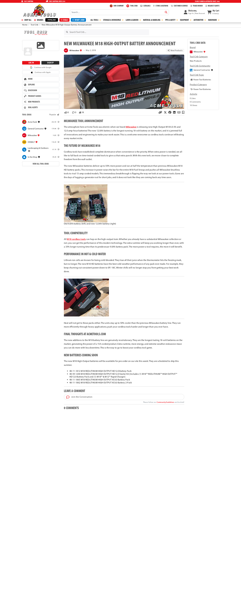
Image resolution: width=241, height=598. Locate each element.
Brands (40, 20)
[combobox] (119, 12)
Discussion (32, 90)
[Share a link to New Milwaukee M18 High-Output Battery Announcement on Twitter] (166, 112)
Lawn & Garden (132, 20)
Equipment (184, 20)
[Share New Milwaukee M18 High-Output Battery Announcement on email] (179, 112)
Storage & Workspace (112, 20)
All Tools (95, 20)
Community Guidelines (165, 402)
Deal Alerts (33, 107)
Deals (65, 20)
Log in (31, 62)
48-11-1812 (74, 371)
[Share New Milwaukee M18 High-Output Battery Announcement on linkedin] (175, 112)
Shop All (27, 20)
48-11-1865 (74, 379)
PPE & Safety (170, 20)
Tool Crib (34, 25)
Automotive (199, 20)
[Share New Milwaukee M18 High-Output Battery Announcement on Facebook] (170, 112)
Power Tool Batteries (202, 79)
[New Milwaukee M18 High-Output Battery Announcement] (124, 82)
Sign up (50, 62)
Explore (31, 84)
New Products (34, 101)
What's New (80, 20)
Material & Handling (152, 20)
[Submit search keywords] (166, 12)
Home (24, 25)
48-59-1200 (74, 374)
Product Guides (34, 96)
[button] (194, 12)
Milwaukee (131, 126)
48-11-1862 (74, 382)
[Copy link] (161, 112)
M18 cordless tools (76, 239)
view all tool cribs (41, 163)
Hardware (212, 20)
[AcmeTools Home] (39, 10)
